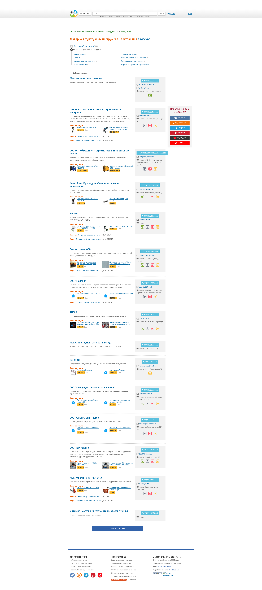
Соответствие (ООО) (80, 249)
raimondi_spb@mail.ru (147, 366)
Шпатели (77, 58)
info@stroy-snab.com (146, 157)
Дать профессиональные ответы (123, 576)
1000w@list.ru (144, 484)
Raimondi (75, 359)
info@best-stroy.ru (164, 566)
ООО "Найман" (78, 280)
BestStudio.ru (174, 570)
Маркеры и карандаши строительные (136, 64)
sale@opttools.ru (145, 115)
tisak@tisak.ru (144, 318)
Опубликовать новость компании (123, 570)
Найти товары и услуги (78, 560)
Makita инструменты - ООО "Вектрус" (91, 342)
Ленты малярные (80, 65)
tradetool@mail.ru (145, 220)
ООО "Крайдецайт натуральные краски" (92, 387)
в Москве (144, 39)
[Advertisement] (180, 184)
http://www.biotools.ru (146, 84)
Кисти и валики (79, 54)
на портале (124, 580)
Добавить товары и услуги (121, 563)
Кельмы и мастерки (129, 54)
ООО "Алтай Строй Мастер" (85, 417)
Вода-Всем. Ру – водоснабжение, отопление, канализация (95, 185)
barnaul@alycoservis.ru (147, 424)
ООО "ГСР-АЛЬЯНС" (80, 447)
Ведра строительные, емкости (133, 61)
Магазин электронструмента (86, 78)
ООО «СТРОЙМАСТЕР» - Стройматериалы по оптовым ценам (99, 152)
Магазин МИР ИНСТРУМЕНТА (86, 477)
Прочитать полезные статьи (80, 566)
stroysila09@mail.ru (146, 287)
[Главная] (74, 13)
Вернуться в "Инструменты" (85, 46)
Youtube (181, 143)
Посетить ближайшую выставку (82, 570)
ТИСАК (73, 312)
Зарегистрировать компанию (122, 560)
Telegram (181, 128)
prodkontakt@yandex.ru (147, 255)
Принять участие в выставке (122, 573)
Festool (74, 213)
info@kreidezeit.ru (145, 394)
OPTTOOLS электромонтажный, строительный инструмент (95, 111)
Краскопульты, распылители (85, 61)
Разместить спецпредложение (122, 566)
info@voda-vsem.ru (146, 189)
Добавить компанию (80, 73)
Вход (190, 13)
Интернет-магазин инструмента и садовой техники (99, 511)
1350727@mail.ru (145, 454)
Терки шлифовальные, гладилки (134, 58)
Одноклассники (181, 123)
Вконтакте (181, 118)
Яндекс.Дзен (181, 138)
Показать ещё (118, 528)
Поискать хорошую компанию (81, 563)
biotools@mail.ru (145, 88)
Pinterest (181, 133)
